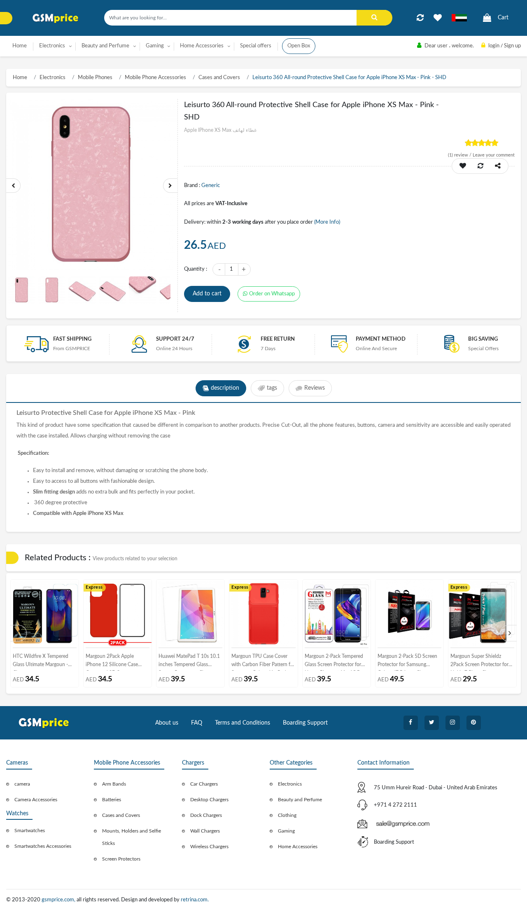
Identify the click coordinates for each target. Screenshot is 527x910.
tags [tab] (272, 388)
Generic (210, 185)
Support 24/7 (175, 339)
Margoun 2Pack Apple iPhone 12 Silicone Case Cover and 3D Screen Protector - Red (112, 662)
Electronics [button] (52, 46)
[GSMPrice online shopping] (55, 18)
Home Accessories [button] (202, 46)
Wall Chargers (205, 830)
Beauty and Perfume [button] (105, 46)
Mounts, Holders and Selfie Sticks (131, 837)
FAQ (196, 723)
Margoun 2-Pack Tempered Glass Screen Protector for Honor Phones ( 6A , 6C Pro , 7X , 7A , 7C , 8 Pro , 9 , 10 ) (336, 662)
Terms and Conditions (242, 723)
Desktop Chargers (209, 799)
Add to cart (207, 294)
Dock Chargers (206, 815)
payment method (381, 339)
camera (22, 783)
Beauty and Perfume (300, 799)
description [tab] (225, 388)
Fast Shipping (72, 339)
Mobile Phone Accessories (155, 77)
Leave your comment (494, 155)
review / (460, 155)
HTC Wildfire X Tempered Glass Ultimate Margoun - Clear (40, 662)
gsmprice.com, (59, 900)
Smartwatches (29, 830)
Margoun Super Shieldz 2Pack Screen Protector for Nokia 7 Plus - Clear (479, 662)
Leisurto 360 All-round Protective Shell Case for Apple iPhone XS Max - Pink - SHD (349, 77)
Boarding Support (305, 723)
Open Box (298, 46)
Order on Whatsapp (272, 294)
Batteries (111, 799)
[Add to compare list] (420, 18)
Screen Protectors (121, 858)
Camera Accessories (35, 799)
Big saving (483, 339)
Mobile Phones (95, 77)
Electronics (52, 77)
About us (166, 723)
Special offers (255, 46)
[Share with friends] (498, 166)
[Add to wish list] (463, 166)
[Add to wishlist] (438, 18)
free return (278, 339)
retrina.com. (195, 900)
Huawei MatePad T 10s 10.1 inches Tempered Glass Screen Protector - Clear (189, 662)
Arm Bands (114, 783)
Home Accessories (297, 846)
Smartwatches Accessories (42, 846)
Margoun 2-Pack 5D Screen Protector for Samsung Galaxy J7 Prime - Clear (407, 662)
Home (19, 46)
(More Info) (327, 222)
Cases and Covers (219, 77)
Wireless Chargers (209, 846)
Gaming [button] (155, 46)
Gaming (286, 830)
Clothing (287, 815)
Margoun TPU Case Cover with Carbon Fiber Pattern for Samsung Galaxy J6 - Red (263, 662)
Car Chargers (204, 783)
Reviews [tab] (314, 388)
